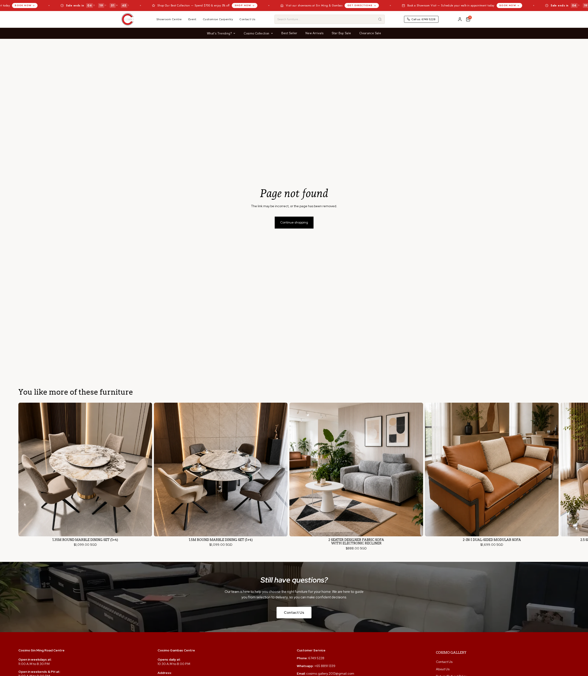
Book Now (452, 5)
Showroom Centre (169, 19)
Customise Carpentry (218, 19)
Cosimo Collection (256, 33)
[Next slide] (565, 477)
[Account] (460, 19)
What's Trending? (219, 33)
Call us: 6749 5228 (423, 19)
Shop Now (187, 5)
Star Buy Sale (341, 33)
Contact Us (247, 19)
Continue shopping (294, 222)
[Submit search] (379, 19)
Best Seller (289, 33)
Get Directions (304, 5)
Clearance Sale (370, 33)
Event (192, 19)
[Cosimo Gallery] (127, 19)
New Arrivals (314, 33)
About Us (442, 669)
